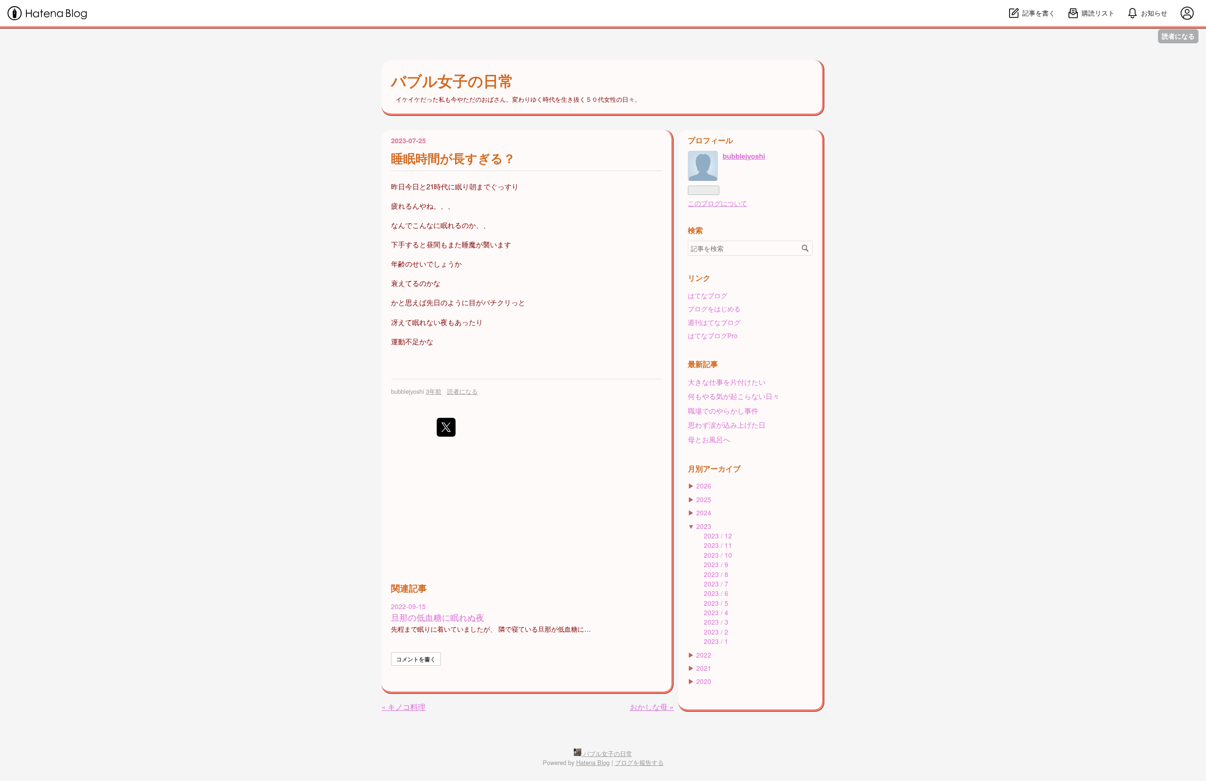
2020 (703, 681)
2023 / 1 (716, 641)
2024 (703, 512)
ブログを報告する (639, 762)
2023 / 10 (718, 555)
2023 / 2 (716, 631)
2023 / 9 (716, 564)
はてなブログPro (713, 335)
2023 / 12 (718, 535)
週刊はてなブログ (714, 322)
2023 (703, 526)
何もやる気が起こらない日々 (734, 396)
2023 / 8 (716, 574)
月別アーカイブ (714, 468)
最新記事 (703, 363)
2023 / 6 (716, 593)
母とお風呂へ (709, 439)
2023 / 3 (716, 621)
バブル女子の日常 (452, 80)
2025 (703, 499)
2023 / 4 (716, 612)
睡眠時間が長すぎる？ (453, 158)
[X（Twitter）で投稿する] (446, 427)
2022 (703, 654)
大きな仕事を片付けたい (727, 382)
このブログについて (717, 203)
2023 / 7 (716, 583)
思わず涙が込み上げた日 (727, 425)
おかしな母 (652, 706)
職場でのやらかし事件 (723, 410)
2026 (703, 485)
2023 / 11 (718, 545)
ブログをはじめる (714, 308)
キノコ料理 (403, 706)
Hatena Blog (593, 762)
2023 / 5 (716, 603)
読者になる (1178, 36)
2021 (703, 668)
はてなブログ (707, 295)
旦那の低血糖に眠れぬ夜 (437, 617)
